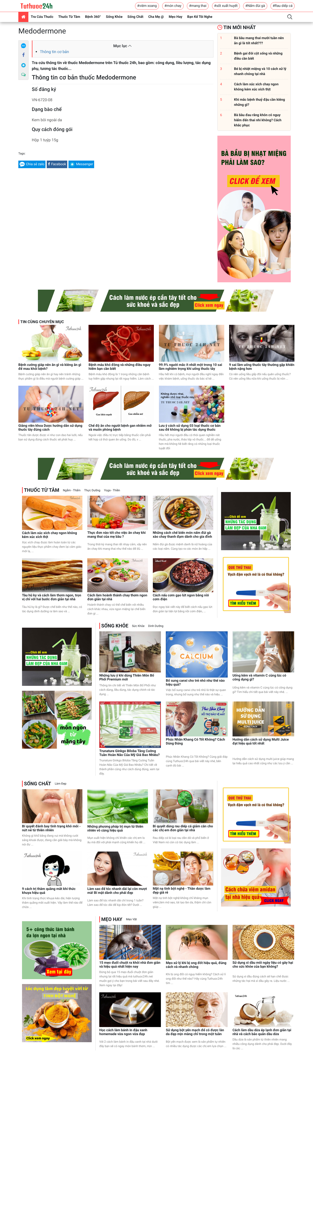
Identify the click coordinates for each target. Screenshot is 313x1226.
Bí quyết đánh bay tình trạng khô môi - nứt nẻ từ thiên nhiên (51, 828)
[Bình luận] (23, 75)
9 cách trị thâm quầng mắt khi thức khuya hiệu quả (49, 891)
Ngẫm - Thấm (71, 490)
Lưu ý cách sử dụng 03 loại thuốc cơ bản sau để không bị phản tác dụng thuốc (190, 428)
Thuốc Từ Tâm (69, 17)
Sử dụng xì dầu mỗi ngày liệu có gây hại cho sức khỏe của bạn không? (263, 965)
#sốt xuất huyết (226, 6)
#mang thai (197, 6)
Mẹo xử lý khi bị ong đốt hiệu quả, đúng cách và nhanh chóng (196, 965)
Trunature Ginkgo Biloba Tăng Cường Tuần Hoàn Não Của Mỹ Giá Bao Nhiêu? (129, 753)
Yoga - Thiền (112, 490)
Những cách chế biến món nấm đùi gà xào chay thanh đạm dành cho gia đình (182, 535)
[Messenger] (23, 65)
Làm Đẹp (61, 783)
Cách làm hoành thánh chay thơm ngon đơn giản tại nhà (117, 597)
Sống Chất (135, 17)
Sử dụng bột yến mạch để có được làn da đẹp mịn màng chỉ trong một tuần (195, 1032)
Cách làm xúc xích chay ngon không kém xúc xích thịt (49, 535)
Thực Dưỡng (92, 490)
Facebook (58, 164)
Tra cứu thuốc (42, 17)
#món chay (172, 6)
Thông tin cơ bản (54, 51)
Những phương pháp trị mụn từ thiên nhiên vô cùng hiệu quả (115, 828)
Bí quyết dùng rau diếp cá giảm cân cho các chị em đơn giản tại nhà (183, 828)
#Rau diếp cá (282, 6)
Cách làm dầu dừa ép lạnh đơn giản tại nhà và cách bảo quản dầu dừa (262, 1032)
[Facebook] (23, 55)
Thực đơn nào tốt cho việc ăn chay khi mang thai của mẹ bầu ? (116, 535)
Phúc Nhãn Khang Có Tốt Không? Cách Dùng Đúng (195, 741)
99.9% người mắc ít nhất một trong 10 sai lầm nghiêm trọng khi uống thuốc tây (190, 367)
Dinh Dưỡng (155, 626)
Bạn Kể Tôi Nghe (199, 17)
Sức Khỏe (138, 626)
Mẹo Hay (175, 17)
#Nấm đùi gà (255, 6)
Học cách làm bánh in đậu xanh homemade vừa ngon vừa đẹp (123, 1032)
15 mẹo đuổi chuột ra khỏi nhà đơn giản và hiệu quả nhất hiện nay (129, 965)
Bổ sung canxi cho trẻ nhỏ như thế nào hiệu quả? (195, 683)
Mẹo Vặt (131, 919)
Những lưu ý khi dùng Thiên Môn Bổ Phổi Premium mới (126, 677)
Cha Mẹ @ (156, 17)
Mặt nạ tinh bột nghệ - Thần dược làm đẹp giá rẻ (182, 891)
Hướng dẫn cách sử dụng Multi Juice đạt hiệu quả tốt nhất (261, 741)
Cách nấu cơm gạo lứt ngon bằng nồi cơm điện (181, 597)
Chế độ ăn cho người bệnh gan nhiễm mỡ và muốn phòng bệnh (120, 428)
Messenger (84, 164)
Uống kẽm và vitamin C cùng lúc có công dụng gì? (259, 677)
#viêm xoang (147, 6)
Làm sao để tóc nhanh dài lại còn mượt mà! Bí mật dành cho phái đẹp (117, 891)
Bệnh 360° (93, 17)
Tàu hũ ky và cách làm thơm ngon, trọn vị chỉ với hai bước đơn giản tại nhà (51, 597)
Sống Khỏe (114, 17)
